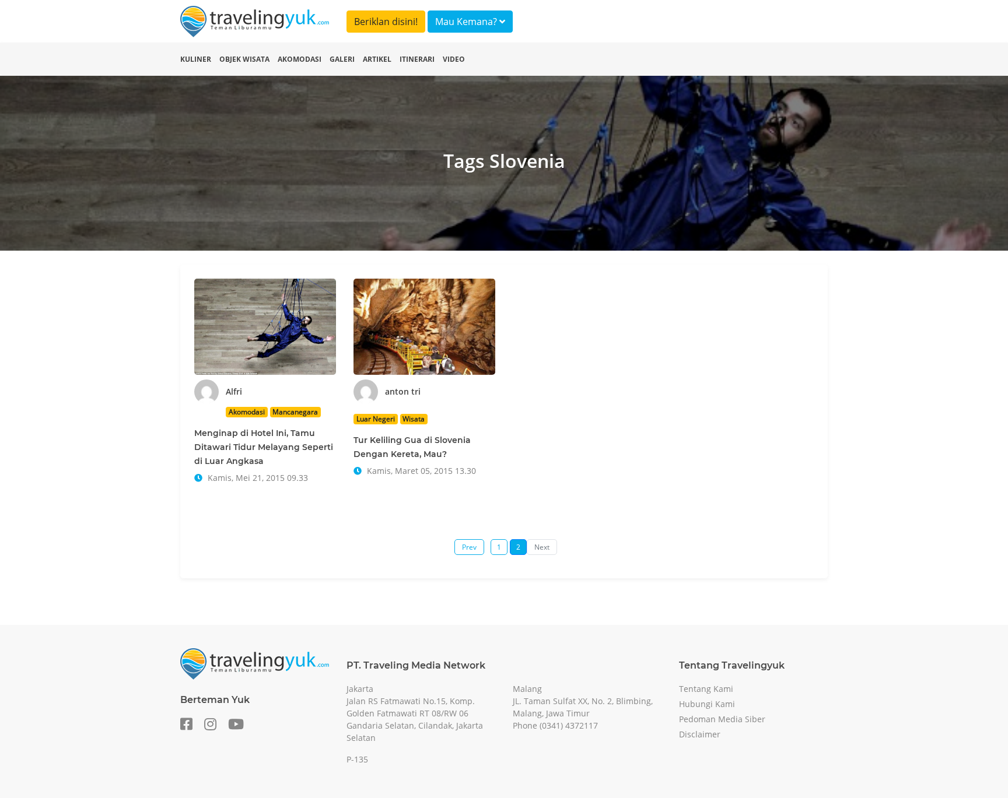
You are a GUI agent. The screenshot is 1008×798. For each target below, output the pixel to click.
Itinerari (417, 59)
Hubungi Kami (707, 703)
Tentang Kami (706, 688)
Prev (469, 547)
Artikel (377, 59)
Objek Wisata (244, 59)
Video (454, 59)
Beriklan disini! (386, 21)
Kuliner (195, 59)
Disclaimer (699, 734)
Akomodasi (299, 59)
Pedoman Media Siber (722, 719)
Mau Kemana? (467, 21)
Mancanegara (295, 412)
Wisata (413, 419)
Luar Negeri (375, 419)
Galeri (342, 59)
